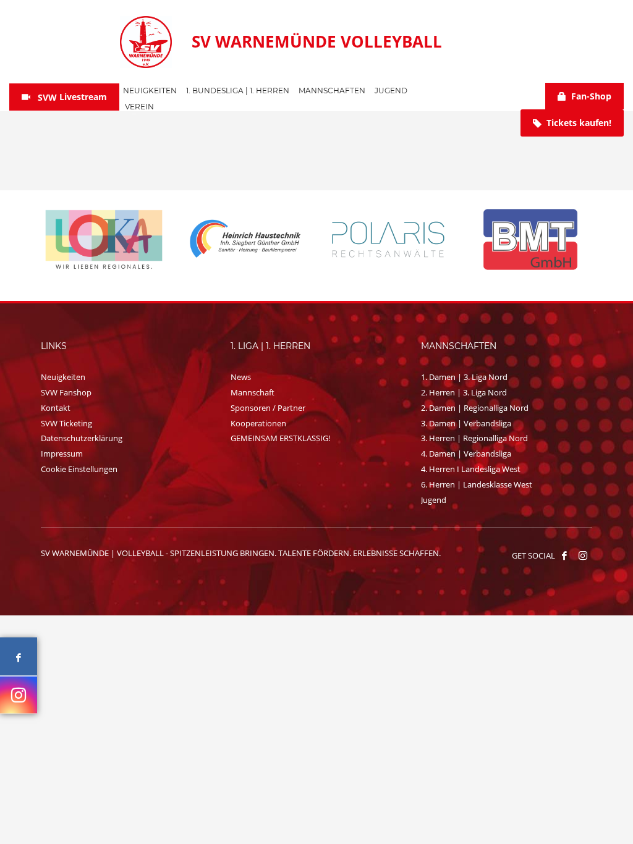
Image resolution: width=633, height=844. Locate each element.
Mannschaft (252, 392)
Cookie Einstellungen (79, 469)
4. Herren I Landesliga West (470, 469)
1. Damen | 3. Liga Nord (464, 376)
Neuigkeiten (63, 376)
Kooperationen (258, 423)
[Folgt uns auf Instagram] (18, 694)
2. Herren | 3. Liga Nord (464, 392)
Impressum (62, 453)
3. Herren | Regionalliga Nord (474, 438)
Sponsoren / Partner (268, 407)
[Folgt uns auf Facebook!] (564, 555)
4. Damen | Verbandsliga (466, 453)
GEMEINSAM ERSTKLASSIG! (280, 438)
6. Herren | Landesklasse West (476, 484)
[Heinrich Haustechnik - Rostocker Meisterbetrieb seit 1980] (246, 239)
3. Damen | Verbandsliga (466, 423)
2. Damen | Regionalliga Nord (475, 407)
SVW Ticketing (66, 423)
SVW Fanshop (66, 392)
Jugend (433, 499)
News (241, 376)
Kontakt (55, 407)
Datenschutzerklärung (81, 438)
